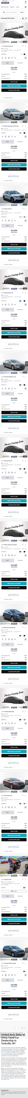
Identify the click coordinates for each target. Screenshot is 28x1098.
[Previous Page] (15, 1028)
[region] (14, 76)
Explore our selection (7, 1054)
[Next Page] (18, 1028)
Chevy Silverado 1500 (19, 1059)
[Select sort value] (25, 18)
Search (22, 12)
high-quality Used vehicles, (13, 1049)
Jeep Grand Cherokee (6, 1063)
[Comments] (26, 58)
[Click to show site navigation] (25, 7)
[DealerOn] (5, 1090)
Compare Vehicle (8, 97)
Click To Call (14, 82)
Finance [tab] (20, 63)
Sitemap (14, 1091)
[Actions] (25, 46)
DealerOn (10, 1091)
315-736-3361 (9, 1076)
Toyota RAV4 (7, 1064)
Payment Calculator (10, 1073)
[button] (4, 7)
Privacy (18, 1091)
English (5, 0)
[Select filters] (23, 18)
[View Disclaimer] (15, 57)
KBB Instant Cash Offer (14, 86)
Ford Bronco (20, 1057)
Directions (12, 7)
